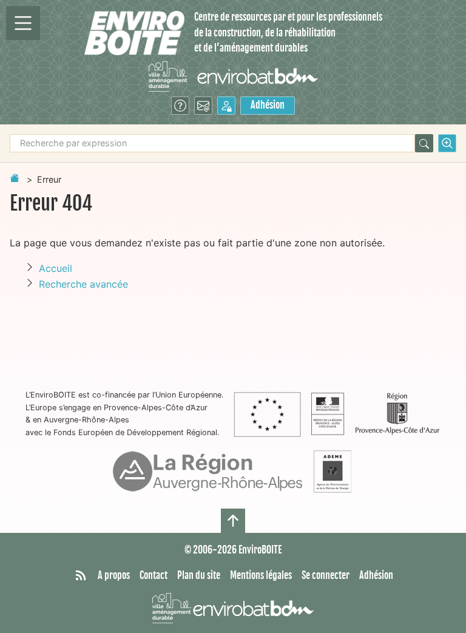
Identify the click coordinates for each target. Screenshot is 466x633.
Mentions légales (261, 575)
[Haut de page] (233, 521)
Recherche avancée (83, 284)
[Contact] (203, 105)
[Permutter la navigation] (23, 23)
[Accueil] (134, 33)
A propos (114, 575)
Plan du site (198, 575)
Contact (153, 575)
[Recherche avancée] (447, 143)
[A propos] (180, 105)
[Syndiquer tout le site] (80, 576)
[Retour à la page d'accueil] (14, 178)
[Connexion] (226, 105)
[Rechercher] (424, 143)
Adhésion (268, 105)
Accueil (55, 268)
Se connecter (326, 575)
